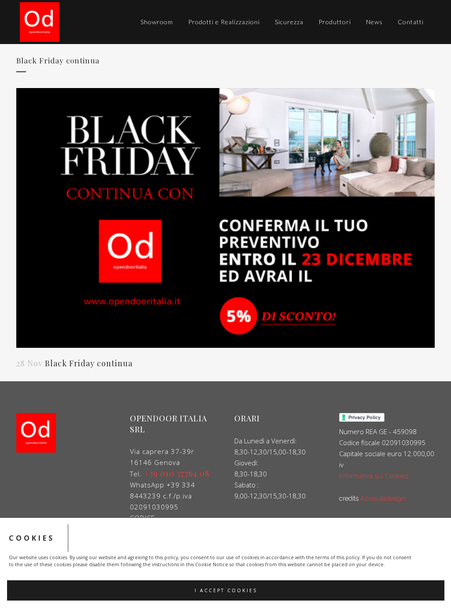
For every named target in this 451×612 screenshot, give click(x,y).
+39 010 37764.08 (177, 473)
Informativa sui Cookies (374, 475)
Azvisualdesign (382, 498)
